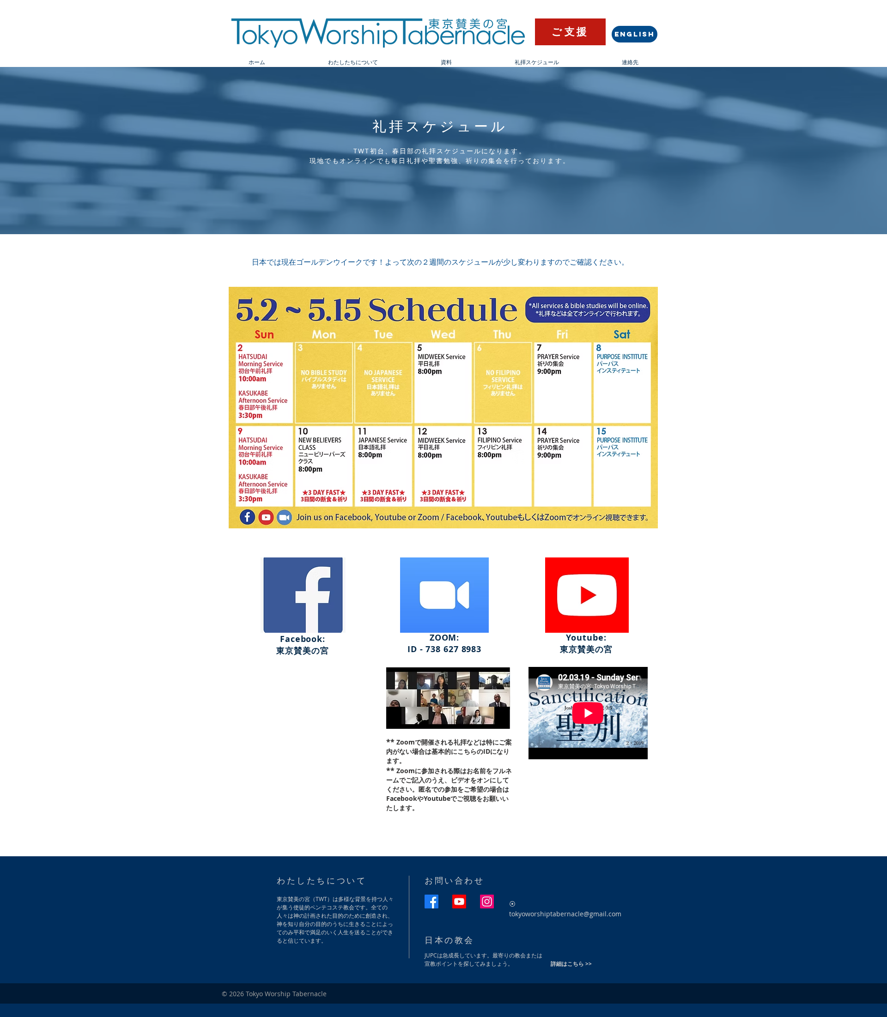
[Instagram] (487, 901)
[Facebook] (431, 901)
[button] (353, 62)
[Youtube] (459, 901)
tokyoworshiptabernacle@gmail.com (565, 913)
